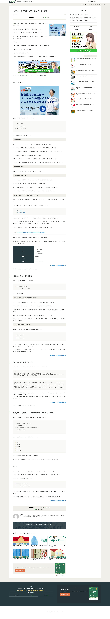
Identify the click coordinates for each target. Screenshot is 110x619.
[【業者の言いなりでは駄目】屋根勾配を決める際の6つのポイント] (73, 88)
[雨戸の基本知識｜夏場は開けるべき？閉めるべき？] (73, 111)
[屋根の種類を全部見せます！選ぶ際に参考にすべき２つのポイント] (73, 60)
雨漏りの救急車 (19, 210)
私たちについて (76, 26)
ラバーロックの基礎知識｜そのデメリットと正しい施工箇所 (57, 546)
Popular (76, 56)
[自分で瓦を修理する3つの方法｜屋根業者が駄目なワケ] (73, 100)
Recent (90, 56)
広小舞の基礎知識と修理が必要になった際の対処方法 (21, 546)
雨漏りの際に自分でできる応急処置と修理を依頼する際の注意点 (39, 546)
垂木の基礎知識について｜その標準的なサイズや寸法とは (85, 70)
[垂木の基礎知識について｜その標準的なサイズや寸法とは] (73, 71)
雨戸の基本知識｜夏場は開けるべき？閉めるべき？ (84, 110)
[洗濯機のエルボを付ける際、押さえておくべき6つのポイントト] (73, 77)
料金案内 (76, 29)
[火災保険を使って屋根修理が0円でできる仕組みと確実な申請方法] (73, 94)
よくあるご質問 (16, 595)
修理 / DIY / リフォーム (17, 14)
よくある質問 (90, 26)
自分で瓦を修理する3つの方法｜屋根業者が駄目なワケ (85, 98)
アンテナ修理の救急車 (21, 212)
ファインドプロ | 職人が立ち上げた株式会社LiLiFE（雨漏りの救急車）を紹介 (31, 232)
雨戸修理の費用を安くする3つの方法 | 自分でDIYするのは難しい (38, 559)
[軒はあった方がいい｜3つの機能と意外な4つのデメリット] (73, 106)
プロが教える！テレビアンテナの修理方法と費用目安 (57, 559)
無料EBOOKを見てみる (19, 570)
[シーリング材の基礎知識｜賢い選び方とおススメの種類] (73, 83)
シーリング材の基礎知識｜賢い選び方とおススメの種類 (85, 81)
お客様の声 (90, 29)
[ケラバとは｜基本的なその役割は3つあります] (73, 65)
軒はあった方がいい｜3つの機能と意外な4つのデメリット (85, 104)
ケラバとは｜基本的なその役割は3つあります (83, 64)
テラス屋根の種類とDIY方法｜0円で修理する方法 (21, 559)
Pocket (42, 17)
